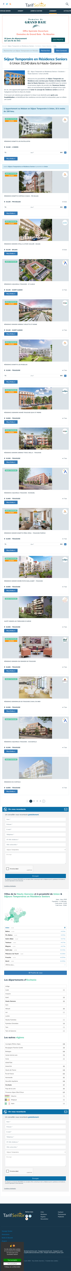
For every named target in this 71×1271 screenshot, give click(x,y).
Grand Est (35, 1066)
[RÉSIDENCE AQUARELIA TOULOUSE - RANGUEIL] (35, 479)
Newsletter (44, 1219)
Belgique (37, 1100)
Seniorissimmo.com (30, 1251)
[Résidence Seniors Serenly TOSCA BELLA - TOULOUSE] (35, 438)
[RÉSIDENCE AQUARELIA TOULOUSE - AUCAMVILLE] (35, 728)
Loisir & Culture (36, 11)
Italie (37, 1103)
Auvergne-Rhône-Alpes (35, 1044)
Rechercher (45, 51)
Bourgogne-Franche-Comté (35, 1048)
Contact (60, 1212)
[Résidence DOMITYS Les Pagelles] (35, 350)
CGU (42, 1212)
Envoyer (35, 876)
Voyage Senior (5, 11)
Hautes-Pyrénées (34, 1020)
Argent (20, 11)
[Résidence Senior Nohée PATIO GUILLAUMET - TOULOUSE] (35, 567)
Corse (34, 1059)
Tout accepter (12, 1260)
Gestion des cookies (52, 1261)
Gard (35, 997)
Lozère (7, 1016)
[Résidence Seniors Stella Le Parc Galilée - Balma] (35, 230)
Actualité (67, 11)
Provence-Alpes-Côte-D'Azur (35, 1092)
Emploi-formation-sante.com (54, 1252)
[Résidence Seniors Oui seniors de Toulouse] (35, 647)
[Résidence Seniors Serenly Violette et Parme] (35, 310)
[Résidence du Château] (35, 768)
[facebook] (3, 4)
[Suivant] (43, 801)
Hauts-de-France (35, 1070)
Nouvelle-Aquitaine (35, 1081)
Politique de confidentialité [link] (12, 1267)
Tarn (34, 1027)
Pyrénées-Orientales (35, 1023)
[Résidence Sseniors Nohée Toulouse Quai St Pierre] (35, 398)
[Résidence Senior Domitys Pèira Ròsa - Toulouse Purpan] (35, 519)
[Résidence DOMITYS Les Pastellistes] (35, 127)
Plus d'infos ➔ (10, 158)
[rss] (10, 4)
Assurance (5, 1234)
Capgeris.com (58, 1251)
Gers (6, 1005)
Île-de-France (35, 1074)
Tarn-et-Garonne (34, 1031)
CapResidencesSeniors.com (33, 1252)
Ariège (7, 986)
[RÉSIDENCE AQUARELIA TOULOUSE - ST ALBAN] (35, 270)
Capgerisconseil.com (45, 1251)
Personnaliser (12, 1264)
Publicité (61, 1217)
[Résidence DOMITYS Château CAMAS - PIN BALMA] (35, 182)
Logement (52, 11)
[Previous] (27, 801)
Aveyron (8, 994)
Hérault (35, 1008)
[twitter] (7, 4)
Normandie (35, 1077)
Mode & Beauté (7, 1237)
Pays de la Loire (35, 1088)
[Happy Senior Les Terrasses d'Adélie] (35, 607)
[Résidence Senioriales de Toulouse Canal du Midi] (35, 687)
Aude (34, 990)
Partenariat (62, 1214)
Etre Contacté (61, 51)
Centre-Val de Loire (35, 1055)
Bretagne (35, 1051)
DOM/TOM (8, 1062)
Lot (34, 1012)
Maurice (37, 1096)
